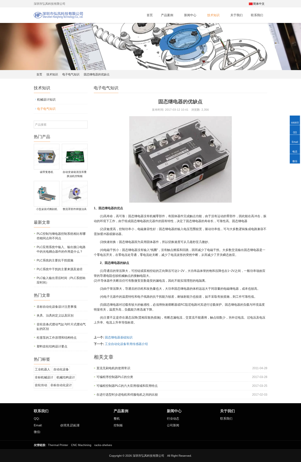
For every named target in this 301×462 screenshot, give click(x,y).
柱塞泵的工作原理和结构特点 (57, 337)
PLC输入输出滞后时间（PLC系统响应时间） (61, 280)
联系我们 (257, 15)
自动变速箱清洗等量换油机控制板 (75, 174)
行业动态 (173, 418)
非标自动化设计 (61, 385)
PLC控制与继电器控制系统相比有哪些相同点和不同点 (61, 236)
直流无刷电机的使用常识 (113, 368)
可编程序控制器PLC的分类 (114, 377)
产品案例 (167, 15)
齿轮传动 (41, 385)
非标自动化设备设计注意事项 (57, 306)
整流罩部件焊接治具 (75, 209)
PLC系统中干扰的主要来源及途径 (60, 269)
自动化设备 (61, 369)
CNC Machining (81, 445)
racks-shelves (103, 445)
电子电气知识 (70, 74)
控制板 (118, 425)
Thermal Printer (58, 445)
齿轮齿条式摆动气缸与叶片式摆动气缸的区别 (61, 326)
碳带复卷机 (46, 172)
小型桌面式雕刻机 (46, 209)
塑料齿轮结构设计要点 (52, 346)
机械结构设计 (66, 377)
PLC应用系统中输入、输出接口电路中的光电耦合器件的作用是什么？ (61, 249)
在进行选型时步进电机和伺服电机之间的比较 (127, 394)
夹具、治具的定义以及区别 (55, 315)
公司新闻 (173, 425)
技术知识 (213, 15)
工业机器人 (42, 369)
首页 (150, 15)
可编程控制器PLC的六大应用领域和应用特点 (127, 385)
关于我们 (236, 15)
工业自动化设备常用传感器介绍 (126, 344)
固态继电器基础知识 (118, 337)
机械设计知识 (46, 99)
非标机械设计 (44, 377)
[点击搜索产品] (84, 124)
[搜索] (243, 4)
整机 (117, 418)
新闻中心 (190, 15)
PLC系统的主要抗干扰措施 (55, 260)
